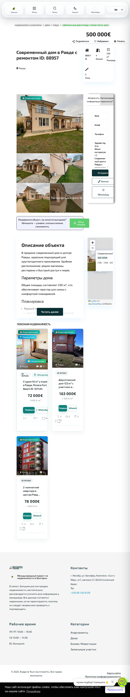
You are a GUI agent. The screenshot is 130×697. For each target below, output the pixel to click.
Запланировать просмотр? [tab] (107, 99)
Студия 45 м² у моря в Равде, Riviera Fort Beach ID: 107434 (35, 385)
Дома (47, 25)
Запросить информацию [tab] (93, 99)
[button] (79, 223)
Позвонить (30, 410)
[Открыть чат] (122, 682)
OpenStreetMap (94, 304)
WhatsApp (103, 194)
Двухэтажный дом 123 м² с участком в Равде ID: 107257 (67, 383)
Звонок (104, 181)
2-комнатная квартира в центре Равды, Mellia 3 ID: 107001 (31, 491)
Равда (56, 25)
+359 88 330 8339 (80, 592)
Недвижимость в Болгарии (28, 25)
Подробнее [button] (33, 691)
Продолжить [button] (115, 689)
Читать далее (50, 311)
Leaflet (93, 301)
